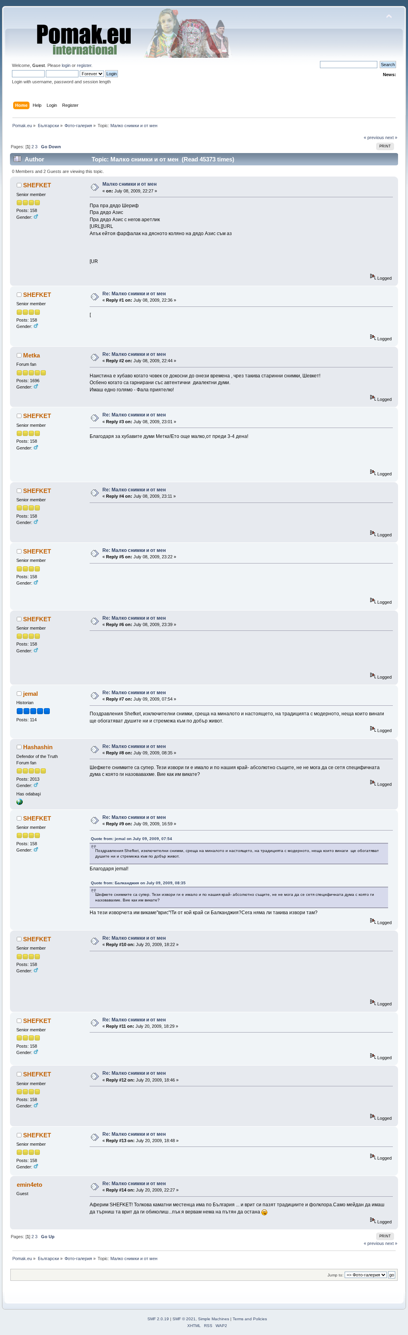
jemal (30, 693)
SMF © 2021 (184, 1319)
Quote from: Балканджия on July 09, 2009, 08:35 (138, 883)
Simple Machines (213, 1319)
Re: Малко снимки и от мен (134, 293)
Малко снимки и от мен (129, 184)
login (66, 65)
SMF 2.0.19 (158, 1319)
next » (391, 137)
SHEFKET (37, 185)
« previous (374, 137)
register (84, 65)
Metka (31, 355)
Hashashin (38, 747)
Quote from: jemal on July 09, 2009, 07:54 (131, 838)
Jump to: (335, 1275)
